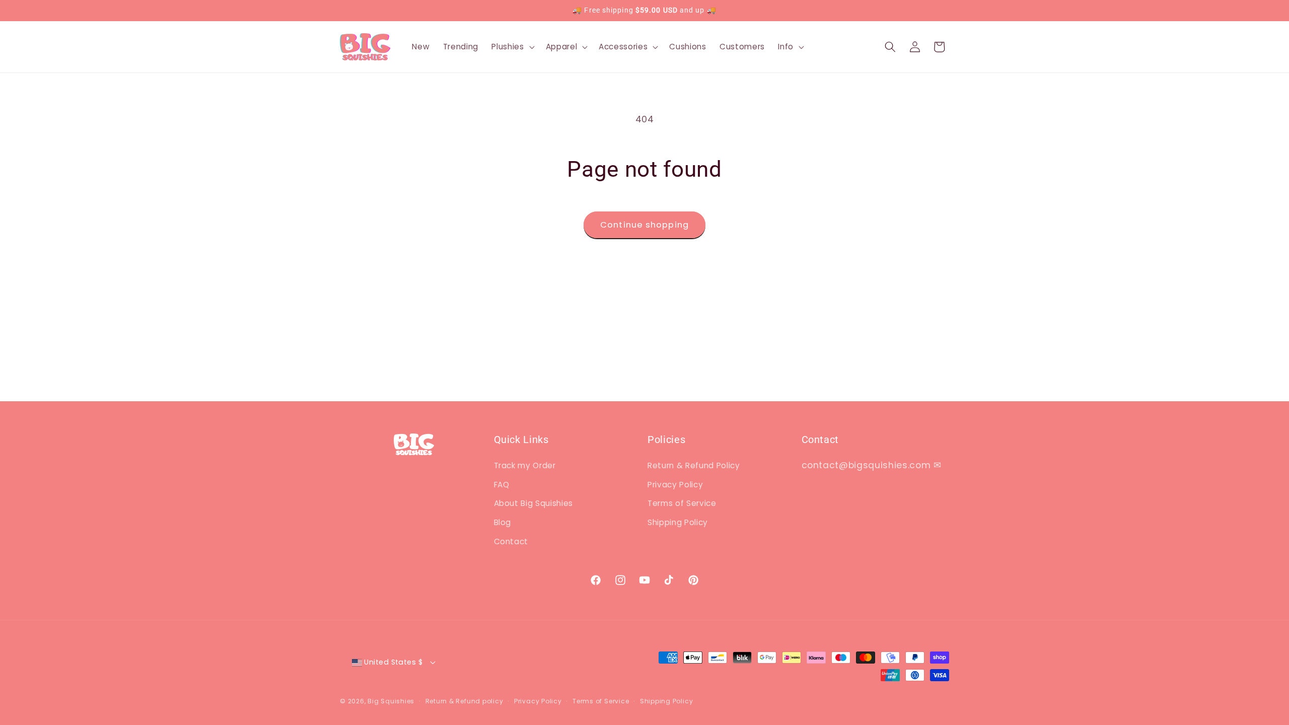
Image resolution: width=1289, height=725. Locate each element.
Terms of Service (682, 503)
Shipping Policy (678, 522)
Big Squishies (391, 701)
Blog (503, 522)
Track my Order (525, 465)
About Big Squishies (534, 503)
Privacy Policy (675, 484)
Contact (511, 541)
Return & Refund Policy (694, 465)
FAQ (502, 484)
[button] (512, 46)
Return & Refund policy (464, 701)
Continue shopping (644, 225)
